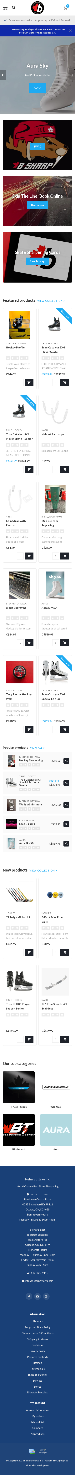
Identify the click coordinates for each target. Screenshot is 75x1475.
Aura (43, 1115)
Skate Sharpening (37, 1374)
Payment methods (37, 1357)
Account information (37, 1410)
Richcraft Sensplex (37, 1392)
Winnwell (45, 1073)
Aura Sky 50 (49, 607)
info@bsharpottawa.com (39, 1280)
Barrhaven (37, 205)
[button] (3, 75)
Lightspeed (62, 1460)
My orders (37, 1416)
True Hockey (10, 1073)
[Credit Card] (32, 1451)
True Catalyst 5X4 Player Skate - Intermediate (53, 352)
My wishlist (37, 1422)
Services (37, 1380)
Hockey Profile (15, 347)
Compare (37, 1427)
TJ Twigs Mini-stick (18, 917)
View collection (50, 300)
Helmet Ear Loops (53, 434)
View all (36, 747)
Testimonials (37, 1368)
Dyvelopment (42, 1465)
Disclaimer (37, 1345)
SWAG (37, 146)
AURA (37, 87)
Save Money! (37, 261)
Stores (37, 1386)
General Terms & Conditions (37, 1333)
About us (37, 1321)
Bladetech (8, 1115)
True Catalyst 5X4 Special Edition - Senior (53, 699)
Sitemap (37, 1362)
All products (37, 1433)
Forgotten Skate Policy (37, 1327)
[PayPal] (43, 1451)
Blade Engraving (16, 607)
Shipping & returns (37, 1339)
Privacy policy (37, 1351)
